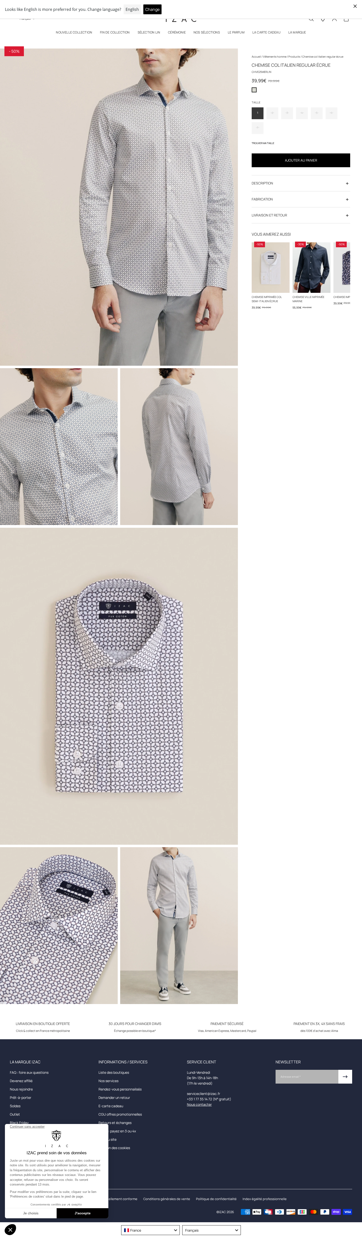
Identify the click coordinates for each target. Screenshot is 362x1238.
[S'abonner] (345, 1077)
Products (294, 56)
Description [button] (262, 183)
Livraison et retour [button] (269, 215)
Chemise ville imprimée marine (308, 299)
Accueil (257, 56)
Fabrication (262, 199)
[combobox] (150, 1230)
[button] (74, 33)
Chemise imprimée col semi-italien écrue (267, 299)
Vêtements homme (275, 56)
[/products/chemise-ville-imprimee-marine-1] (311, 267)
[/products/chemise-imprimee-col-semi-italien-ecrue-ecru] (271, 267)
